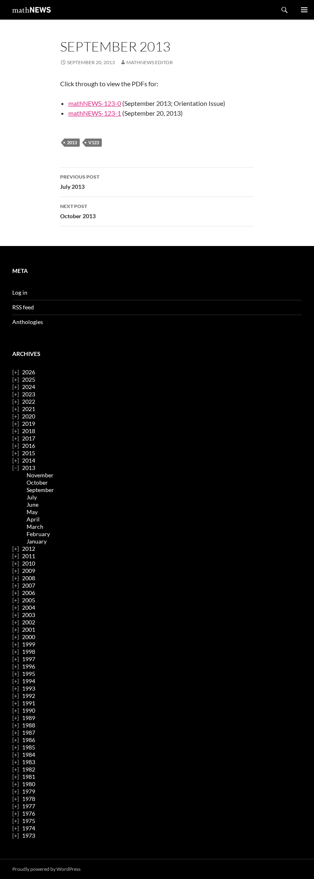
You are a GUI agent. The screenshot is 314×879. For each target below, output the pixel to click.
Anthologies (27, 321)
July (32, 497)
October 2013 (78, 211)
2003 (28, 614)
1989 (28, 717)
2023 (28, 394)
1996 (28, 666)
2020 (28, 416)
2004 (28, 607)
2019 (28, 423)
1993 (28, 688)
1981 (28, 776)
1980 (28, 784)
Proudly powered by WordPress (46, 869)
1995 (28, 673)
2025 (28, 379)
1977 (28, 806)
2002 (28, 622)
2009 (28, 570)
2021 (28, 408)
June (32, 504)
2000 (28, 636)
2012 (28, 548)
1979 (28, 791)
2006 (28, 592)
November (40, 475)
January (37, 541)
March (35, 526)
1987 (28, 732)
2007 (28, 585)
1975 (28, 820)
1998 (28, 651)
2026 (28, 372)
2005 (28, 600)
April (33, 519)
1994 (28, 681)
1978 (28, 798)
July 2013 (79, 182)
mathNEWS (31, 9)
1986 (28, 739)
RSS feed (23, 307)
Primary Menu (304, 10)
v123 (93, 142)
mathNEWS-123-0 (94, 103)
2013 (72, 142)
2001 (28, 629)
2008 (28, 578)
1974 (28, 828)
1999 (28, 644)
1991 (28, 703)
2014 (28, 460)
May (32, 511)
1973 (28, 835)
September (40, 489)
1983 (28, 761)
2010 (28, 563)
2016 (28, 445)
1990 (28, 710)
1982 (28, 769)
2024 (28, 386)
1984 (28, 754)
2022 (28, 401)
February (38, 533)
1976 (28, 813)
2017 (28, 438)
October (37, 482)
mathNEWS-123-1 (94, 113)
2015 (28, 453)
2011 (28, 555)
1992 (28, 695)
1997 (28, 658)
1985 (28, 747)
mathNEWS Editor (149, 62)
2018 (28, 430)
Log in (19, 292)
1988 (28, 725)
